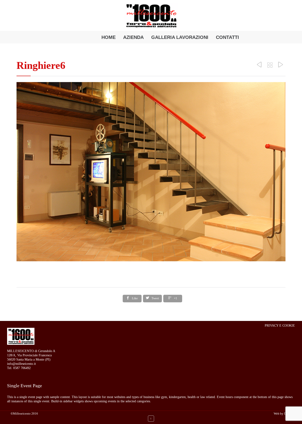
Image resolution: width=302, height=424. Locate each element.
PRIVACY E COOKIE (280, 325)
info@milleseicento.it (21, 364)
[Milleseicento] (151, 16)
